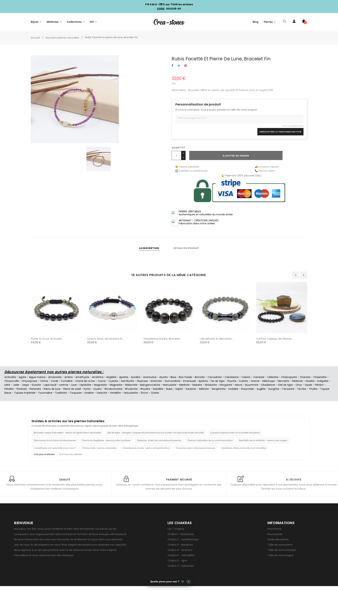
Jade (16, 385)
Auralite (135, 377)
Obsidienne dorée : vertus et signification (146, 448)
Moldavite (211, 385)
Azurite (163, 377)
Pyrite (87, 389)
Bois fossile (185, 377)
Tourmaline (45, 393)
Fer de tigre (218, 381)
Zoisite (155, 393)
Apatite (123, 377)
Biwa (173, 377)
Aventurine (150, 377)
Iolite (7, 385)
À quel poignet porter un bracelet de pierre (235, 432)
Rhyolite (145, 389)
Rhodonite (131, 389)
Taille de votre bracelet (281, 550)
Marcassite (169, 385)
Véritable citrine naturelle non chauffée (243, 448)
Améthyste (82, 377)
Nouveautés (274, 534)
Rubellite (158, 389)
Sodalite (233, 389)
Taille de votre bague (280, 555)
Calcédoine (232, 377)
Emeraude (189, 381)
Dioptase (142, 381)
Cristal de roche (85, 381)
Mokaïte (197, 385)
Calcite (246, 377)
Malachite (131, 385)
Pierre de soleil (72, 389)
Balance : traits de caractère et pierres (159, 440)
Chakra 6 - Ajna (177, 560)
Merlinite (184, 385)
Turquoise (76, 393)
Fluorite (231, 381)
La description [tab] (149, 248)
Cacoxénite (215, 377)
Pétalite (9, 389)
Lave (74, 385)
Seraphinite (219, 389)
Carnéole (258, 377)
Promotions (274, 529)
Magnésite (100, 385)
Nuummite (251, 385)
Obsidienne (268, 385)
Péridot (319, 385)
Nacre (238, 385)
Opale (308, 385)
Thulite (313, 389)
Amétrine (98, 377)
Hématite (283, 381)
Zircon (144, 393)
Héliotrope (268, 381)
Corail (54, 381)
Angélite (111, 377)
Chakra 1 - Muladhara (181, 534)
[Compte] (294, 22)
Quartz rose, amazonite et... (105, 338)
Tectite (301, 389)
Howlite (310, 381)
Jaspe (25, 385)
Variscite (101, 393)
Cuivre (102, 381)
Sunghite (273, 389)
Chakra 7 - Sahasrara (181, 566)
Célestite (272, 377)
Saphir (179, 389)
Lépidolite (85, 385)
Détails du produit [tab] (186, 248)
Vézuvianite (131, 393)
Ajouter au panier (236, 155)
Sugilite (261, 389)
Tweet (178, 65)
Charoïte (305, 377)
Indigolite (322, 381)
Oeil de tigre (285, 385)
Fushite (243, 381)
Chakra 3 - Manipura (180, 544)
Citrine (44, 381)
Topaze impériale (24, 393)
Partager (172, 65)
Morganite (226, 385)
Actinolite (10, 377)
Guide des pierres (278, 539)
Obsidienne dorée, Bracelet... (162, 338)
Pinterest (185, 65)
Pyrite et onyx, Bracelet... (47, 338)
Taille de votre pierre (280, 544)
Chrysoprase (29, 381)
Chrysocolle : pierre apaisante (99, 448)
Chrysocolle (11, 381)
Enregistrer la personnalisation (280, 131)
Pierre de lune (52, 389)
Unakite (89, 393)
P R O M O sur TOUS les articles (169, 4)
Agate (22, 377)
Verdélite (115, 393)
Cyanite (113, 381)
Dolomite (156, 381)
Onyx (299, 385)
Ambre (68, 377)
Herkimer (297, 381)
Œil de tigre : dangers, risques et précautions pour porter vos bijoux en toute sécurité (155, 432)
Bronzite (200, 377)
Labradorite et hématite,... (217, 338)
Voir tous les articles (70, 454)
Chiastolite (320, 377)
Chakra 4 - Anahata (180, 550)
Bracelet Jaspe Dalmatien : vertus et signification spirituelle (67, 432)
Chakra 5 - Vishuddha (181, 555)
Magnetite (116, 385)
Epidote (203, 381)
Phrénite (22, 389)
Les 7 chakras (176, 529)
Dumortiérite (172, 381)
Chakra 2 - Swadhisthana (183, 539)
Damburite (127, 381)
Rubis (169, 389)
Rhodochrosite (113, 389)
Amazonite (55, 377)
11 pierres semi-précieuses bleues (195, 448)
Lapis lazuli (50, 385)
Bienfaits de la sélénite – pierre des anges (263, 440)
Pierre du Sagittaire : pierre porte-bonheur (106, 440)
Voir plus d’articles (44, 454)
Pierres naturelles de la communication (210, 440)
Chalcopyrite (289, 377)
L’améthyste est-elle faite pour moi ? (55, 448)
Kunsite (36, 385)
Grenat (255, 381)
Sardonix (191, 389)
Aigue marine (37, 377)
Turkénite (61, 393)
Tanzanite (288, 389)
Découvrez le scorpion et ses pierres (55, 440)
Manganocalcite (150, 385)
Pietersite (35, 389)
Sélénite (204, 389)
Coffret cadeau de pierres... (274, 338)
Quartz (97, 389)
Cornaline (67, 381)
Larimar (63, 385)
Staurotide (247, 389)
